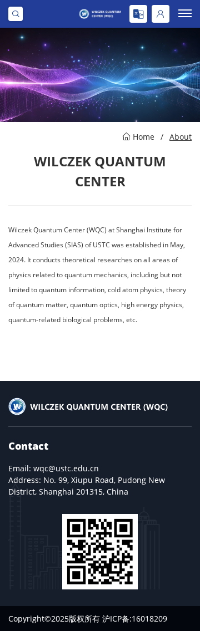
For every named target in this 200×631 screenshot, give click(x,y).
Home (143, 136)
